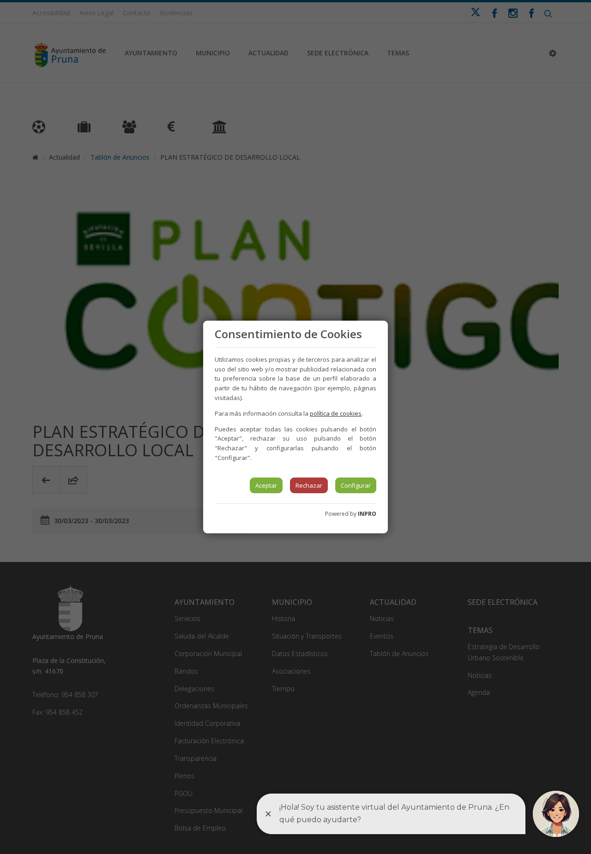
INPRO (367, 514)
